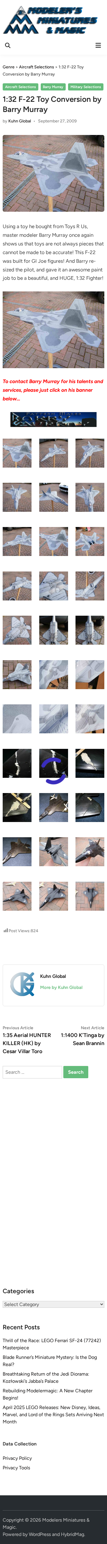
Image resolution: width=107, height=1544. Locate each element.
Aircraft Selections (20, 87)
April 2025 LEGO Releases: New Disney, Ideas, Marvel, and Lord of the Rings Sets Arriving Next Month (53, 1415)
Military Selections (85, 87)
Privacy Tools (16, 1468)
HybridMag (72, 1534)
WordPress (40, 1534)
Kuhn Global (19, 121)
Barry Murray (53, 87)
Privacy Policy (17, 1458)
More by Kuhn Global (61, 987)
